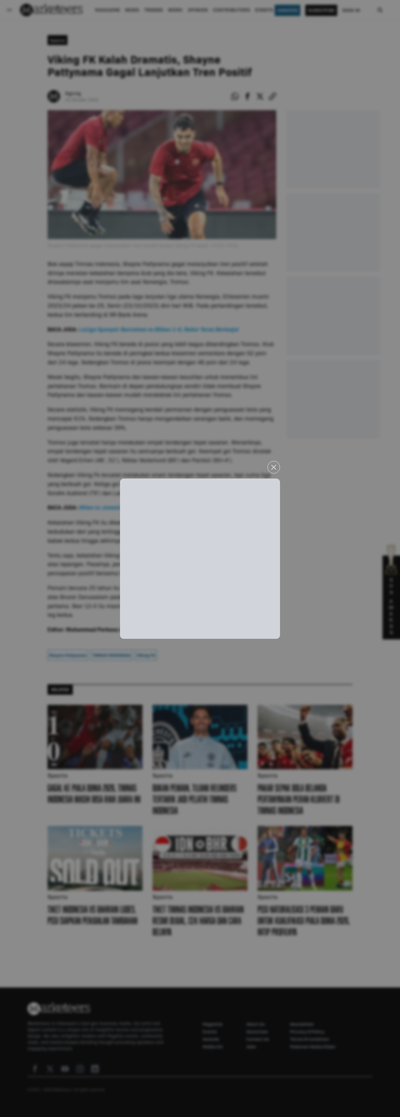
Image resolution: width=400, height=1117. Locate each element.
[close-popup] (274, 467)
